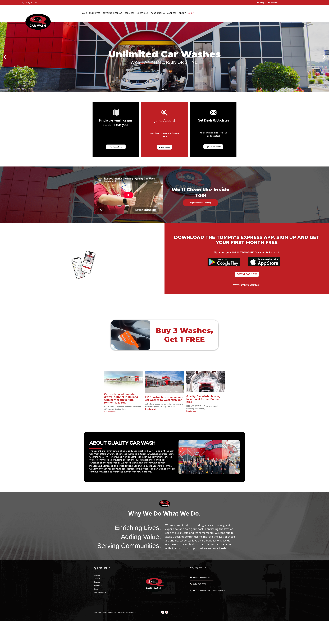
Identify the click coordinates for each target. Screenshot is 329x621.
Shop (191, 13)
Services (129, 13)
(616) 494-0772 (199, 584)
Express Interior (112, 13)
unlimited (94, 13)
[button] (5, 57)
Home (84, 13)
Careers (171, 13)
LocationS (142, 13)
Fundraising (158, 13)
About (182, 13)
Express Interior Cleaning (200, 203)
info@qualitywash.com (202, 577)
